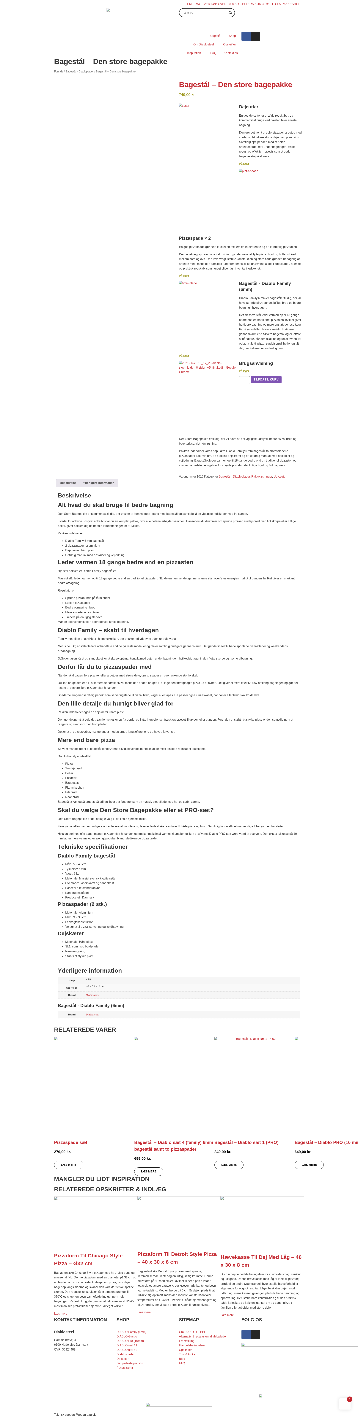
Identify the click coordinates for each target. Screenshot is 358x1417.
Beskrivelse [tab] (68, 482)
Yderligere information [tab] (98, 482)
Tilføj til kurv (266, 379)
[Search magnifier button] (230, 12)
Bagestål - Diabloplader (79, 71)
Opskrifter (229, 44)
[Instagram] (255, 36)
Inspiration (194, 53)
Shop (232, 35)
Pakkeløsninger (261, 476)
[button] (209, 134)
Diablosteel (92, 994)
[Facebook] (246, 36)
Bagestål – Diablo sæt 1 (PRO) (246, 1142)
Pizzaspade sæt (70, 1142)
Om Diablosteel (203, 44)
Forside (58, 71)
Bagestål (215, 35)
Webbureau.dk (86, 1414)
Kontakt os (231, 53)
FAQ (213, 53)
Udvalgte (279, 476)
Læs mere (60, 1313)
